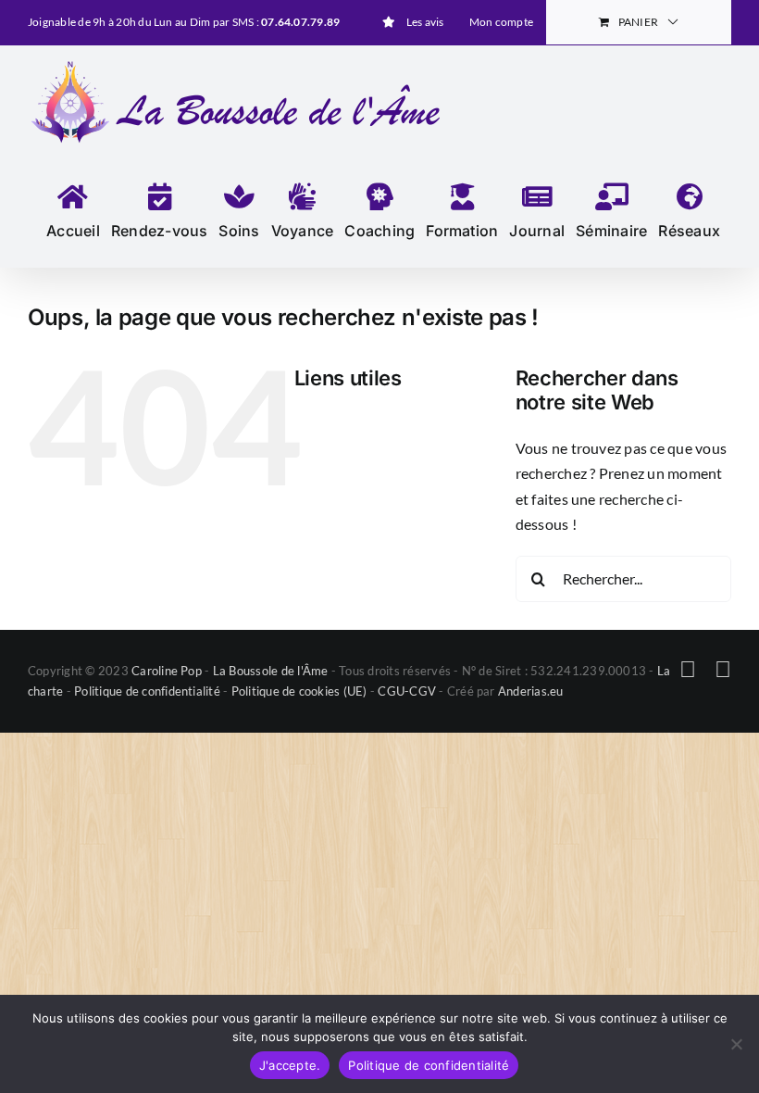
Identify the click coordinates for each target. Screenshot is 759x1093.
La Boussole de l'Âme (271, 670)
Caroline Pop (166, 670)
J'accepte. (290, 1065)
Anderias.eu (531, 691)
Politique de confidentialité (147, 691)
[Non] (736, 1044)
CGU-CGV (407, 691)
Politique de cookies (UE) (299, 691)
